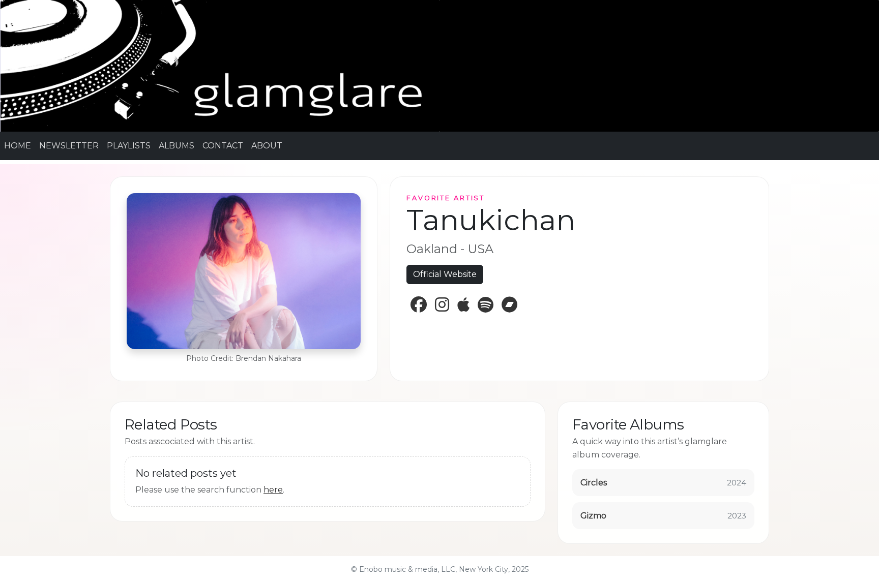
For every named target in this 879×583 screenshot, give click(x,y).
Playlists (129, 145)
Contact (222, 145)
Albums (176, 145)
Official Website (445, 274)
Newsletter (69, 145)
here (273, 490)
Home (17, 145)
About (266, 145)
